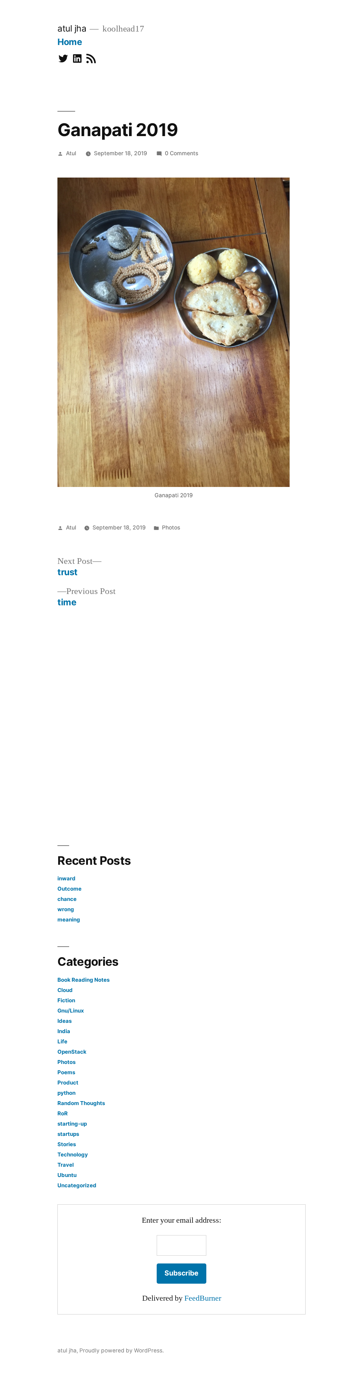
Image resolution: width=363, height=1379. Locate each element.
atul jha (71, 28)
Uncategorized (76, 1185)
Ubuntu (67, 1175)
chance (67, 899)
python (66, 1092)
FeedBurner (202, 1298)
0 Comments (181, 153)
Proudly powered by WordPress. (121, 1350)
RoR (62, 1113)
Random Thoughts (81, 1103)
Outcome (69, 888)
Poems (66, 1072)
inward (66, 878)
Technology (72, 1154)
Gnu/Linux (70, 1010)
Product (67, 1082)
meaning (68, 919)
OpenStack (71, 1051)
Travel (65, 1164)
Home (69, 42)
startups (68, 1134)
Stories (66, 1144)
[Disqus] (182, 720)
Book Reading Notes (83, 979)
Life (62, 1041)
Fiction (66, 1000)
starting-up (72, 1123)
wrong (65, 909)
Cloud (65, 990)
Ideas (64, 1021)
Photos (171, 527)
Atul (71, 153)
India (63, 1031)
